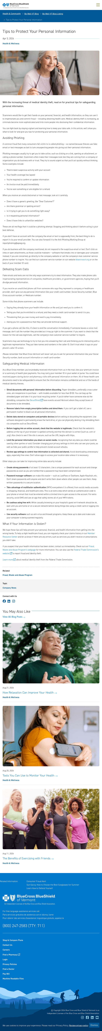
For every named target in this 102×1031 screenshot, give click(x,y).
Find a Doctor (8, 969)
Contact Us (7, 945)
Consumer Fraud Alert (36, 881)
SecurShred (35, 400)
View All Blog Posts (12, 616)
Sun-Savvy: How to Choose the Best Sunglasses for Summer (53, 884)
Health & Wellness (11, 43)
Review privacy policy (78, 1025)
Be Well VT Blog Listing (52, 13)
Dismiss (94, 1025)
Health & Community (12, 13)
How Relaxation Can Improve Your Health (28, 692)
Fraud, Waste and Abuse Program (17, 575)
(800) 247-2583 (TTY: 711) (24, 925)
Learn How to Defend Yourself (40, 888)
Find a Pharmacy (10, 954)
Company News (9, 587)
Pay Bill (6, 973)
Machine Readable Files (13, 978)
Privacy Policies (10, 964)
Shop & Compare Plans (13, 940)
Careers (6, 949)
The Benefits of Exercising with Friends (26, 858)
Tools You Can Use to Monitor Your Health (28, 775)
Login (5, 959)
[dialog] (51, 1025)
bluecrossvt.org (82, 259)
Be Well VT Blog (31, 13)
